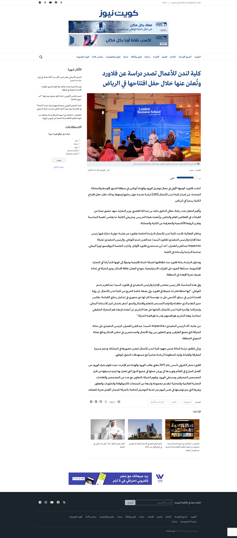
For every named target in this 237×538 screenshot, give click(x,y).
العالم (173, 56)
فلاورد (173, 402)
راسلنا (174, 521)
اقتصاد (156, 56)
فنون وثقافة (136, 56)
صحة (125, 56)
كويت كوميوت (82, 56)
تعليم (164, 56)
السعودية (187, 402)
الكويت (197, 56)
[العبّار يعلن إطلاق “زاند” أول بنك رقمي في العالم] (108, 439)
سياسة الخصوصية (188, 521)
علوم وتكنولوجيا (113, 56)
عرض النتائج (59, 167)
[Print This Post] (119, 402)
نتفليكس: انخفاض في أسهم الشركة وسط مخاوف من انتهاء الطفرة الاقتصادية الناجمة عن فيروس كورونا (182, 447)
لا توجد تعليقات (71, 153)
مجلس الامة (97, 56)
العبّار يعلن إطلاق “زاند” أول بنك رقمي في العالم (109, 445)
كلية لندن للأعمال (157, 402)
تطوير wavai (170, 531)
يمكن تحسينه (72, 150)
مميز (192, 170)
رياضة (147, 56)
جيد (76, 140)
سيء (76, 147)
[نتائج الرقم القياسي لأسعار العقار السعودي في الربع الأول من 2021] (145, 439)
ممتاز (76, 144)
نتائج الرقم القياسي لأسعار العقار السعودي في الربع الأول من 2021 (145, 445)
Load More (144, 463)
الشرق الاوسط (185, 56)
